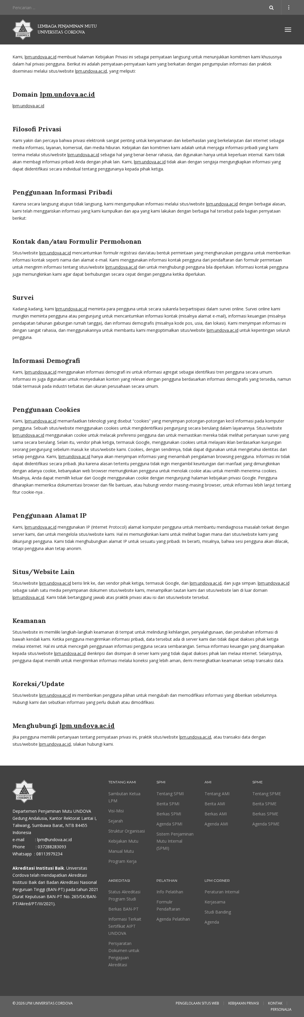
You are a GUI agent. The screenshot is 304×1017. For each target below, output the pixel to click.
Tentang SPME (266, 793)
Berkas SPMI (168, 814)
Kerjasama (215, 902)
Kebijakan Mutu (123, 841)
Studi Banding (218, 912)
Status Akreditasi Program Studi (124, 895)
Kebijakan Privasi (243, 1003)
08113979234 (49, 854)
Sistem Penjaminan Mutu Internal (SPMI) (175, 841)
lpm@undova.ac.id (54, 839)
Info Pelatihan (169, 892)
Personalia (281, 1009)
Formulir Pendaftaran (168, 905)
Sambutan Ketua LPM (124, 797)
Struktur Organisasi (126, 831)
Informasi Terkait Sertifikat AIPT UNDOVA (124, 926)
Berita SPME (264, 803)
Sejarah (115, 821)
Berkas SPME (265, 814)
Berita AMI (215, 803)
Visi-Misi (116, 811)
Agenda (212, 922)
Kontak (275, 1003)
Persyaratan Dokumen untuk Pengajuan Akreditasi (123, 954)
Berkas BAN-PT (123, 909)
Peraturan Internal (222, 892)
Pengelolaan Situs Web (197, 1003)
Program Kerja (122, 861)
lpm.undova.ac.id (40, 57)
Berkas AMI (216, 814)
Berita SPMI (167, 803)
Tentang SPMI (170, 793)
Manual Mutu (121, 851)
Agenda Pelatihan (173, 919)
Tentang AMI (217, 793)
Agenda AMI (216, 824)
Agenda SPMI (169, 824)
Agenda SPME (265, 824)
